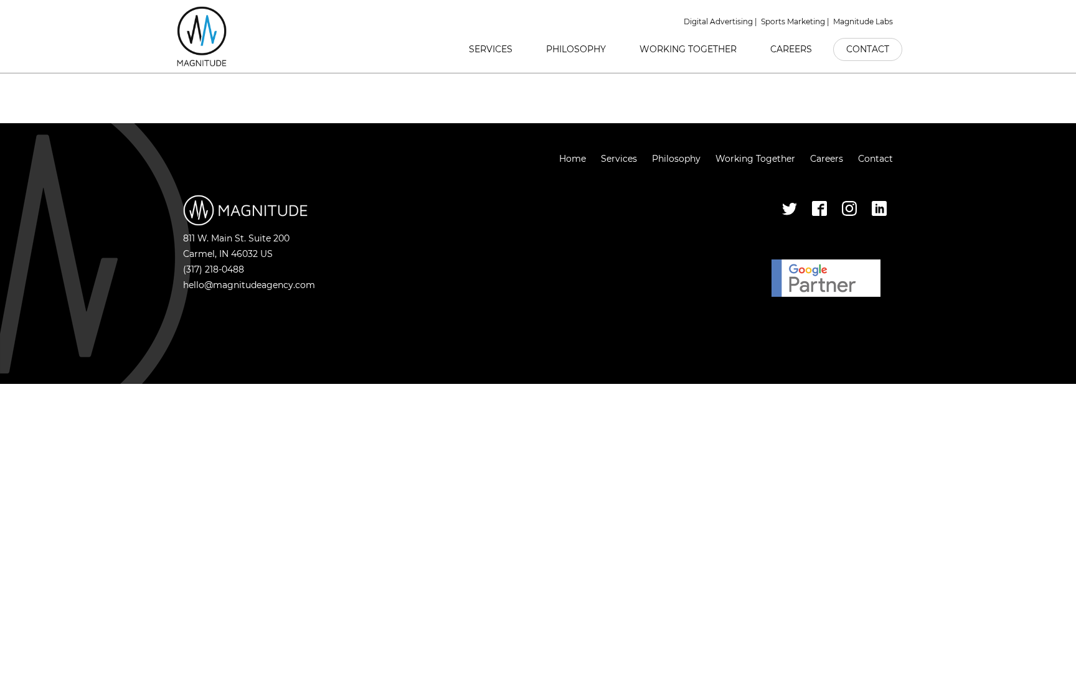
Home (572, 158)
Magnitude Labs (863, 21)
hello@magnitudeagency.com (249, 285)
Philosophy (576, 49)
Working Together (688, 49)
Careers (791, 49)
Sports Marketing (793, 21)
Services (490, 49)
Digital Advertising (718, 21)
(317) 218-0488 (213, 269)
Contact (867, 49)
